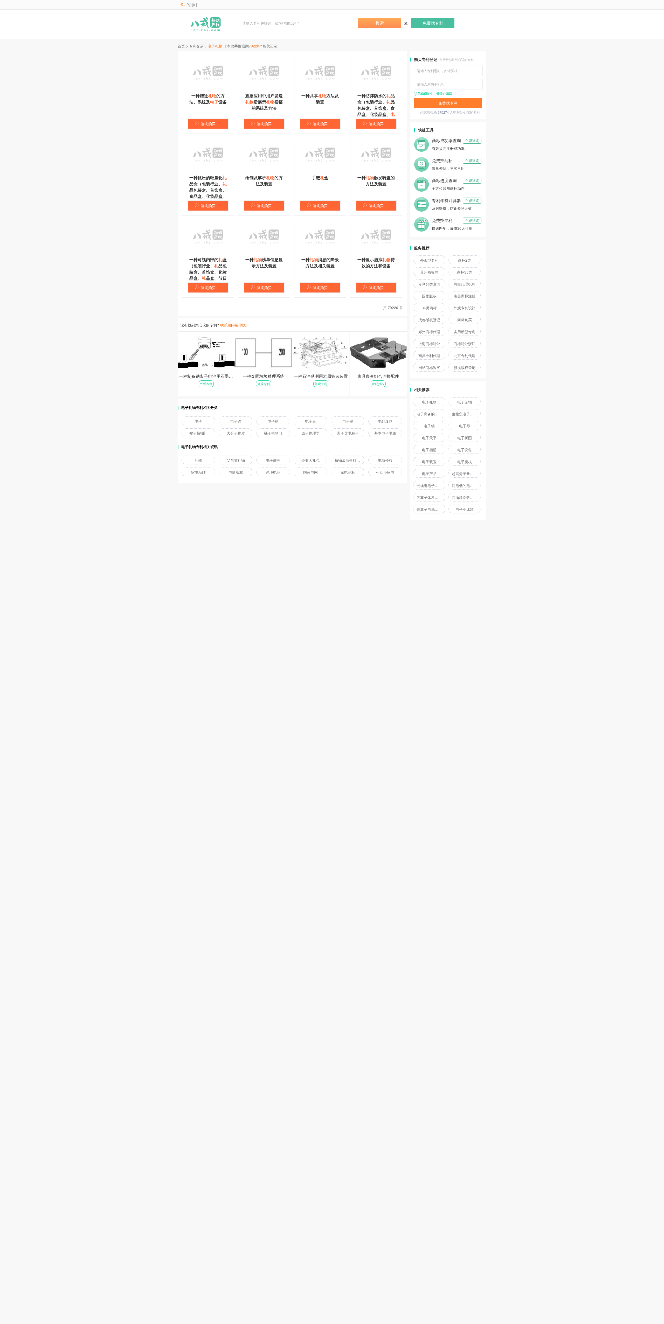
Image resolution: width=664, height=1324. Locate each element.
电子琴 (464, 425)
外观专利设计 (464, 307)
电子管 (235, 421)
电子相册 (429, 449)
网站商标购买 (429, 367)
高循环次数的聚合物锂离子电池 (464, 497)
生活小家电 (385, 472)
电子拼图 (464, 437)
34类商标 (429, 307)
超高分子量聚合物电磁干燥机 (464, 473)
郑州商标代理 (429, 331)
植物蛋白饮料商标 (348, 460)
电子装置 (429, 461)
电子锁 (429, 425)
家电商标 (348, 472)
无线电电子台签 (429, 485)
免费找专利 (433, 23)
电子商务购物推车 (429, 413)
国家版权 (429, 295)
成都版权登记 (429, 319)
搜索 (380, 23)
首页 (181, 45)
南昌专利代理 (429, 355)
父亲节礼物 (236, 460)
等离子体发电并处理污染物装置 (429, 497)
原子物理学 (310, 433)
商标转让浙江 (464, 343)
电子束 (310, 421)
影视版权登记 (464, 367)
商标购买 (464, 319)
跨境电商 (273, 472)
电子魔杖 (464, 461)
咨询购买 (208, 123)
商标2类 (464, 260)
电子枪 (273, 421)
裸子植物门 (273, 433)
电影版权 (236, 472)
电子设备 (464, 449)
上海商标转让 (429, 343)
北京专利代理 (464, 355)
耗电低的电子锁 (464, 485)
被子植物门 (198, 433)
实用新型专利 (464, 331)
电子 (198, 421)
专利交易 (196, 45)
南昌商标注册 (464, 295)
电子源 (347, 421)
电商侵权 (385, 460)
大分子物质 (236, 433)
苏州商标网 (429, 272)
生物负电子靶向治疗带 (464, 413)
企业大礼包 (310, 460)
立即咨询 (472, 140)
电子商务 (273, 460)
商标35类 (464, 272)
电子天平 (429, 437)
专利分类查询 (429, 284)
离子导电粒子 (348, 433)
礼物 (198, 460)
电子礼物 (429, 402)
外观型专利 (429, 260)
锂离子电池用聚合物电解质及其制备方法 (429, 509)
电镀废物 (385, 421)
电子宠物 (464, 402)
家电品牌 (198, 472)
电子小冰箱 (464, 509)
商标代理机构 (464, 284)
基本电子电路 (385, 433)
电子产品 (429, 473)
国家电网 (310, 472)
